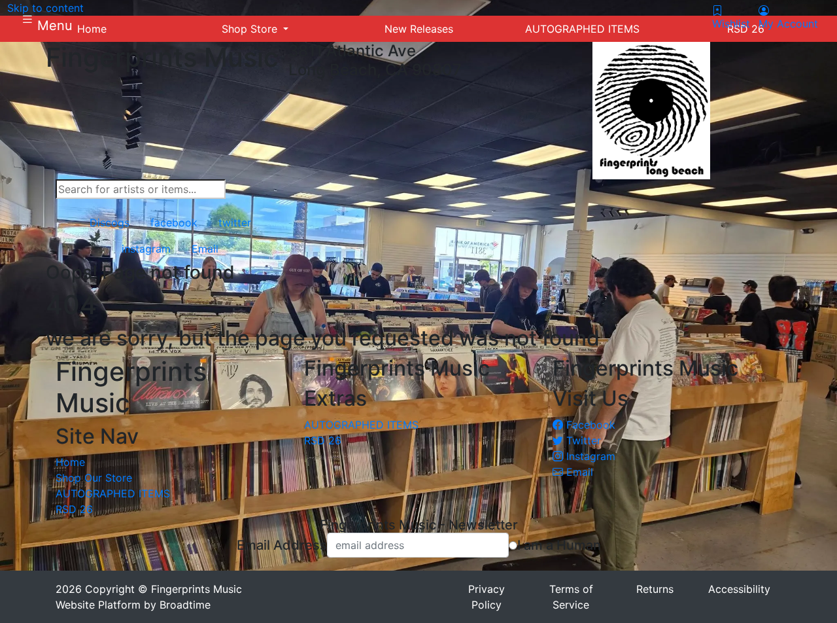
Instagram (589, 456)
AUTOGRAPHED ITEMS (113, 493)
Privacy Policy (486, 596)
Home (70, 462)
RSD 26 (74, 509)
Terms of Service (571, 596)
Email (578, 471)
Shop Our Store (94, 477)
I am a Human (559, 545)
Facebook (589, 424)
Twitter (582, 440)
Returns (655, 589)
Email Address (282, 545)
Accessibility (739, 589)
